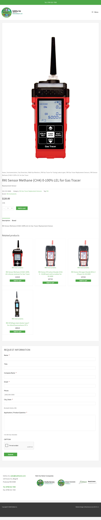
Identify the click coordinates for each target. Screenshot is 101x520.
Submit (10, 454)
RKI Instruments (11, 194)
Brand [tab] (14, 220)
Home (4, 172)
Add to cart (22, 208)
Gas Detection (22, 172)
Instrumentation (12, 172)
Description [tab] (6, 220)
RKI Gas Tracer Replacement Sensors (77, 172)
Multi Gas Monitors (34, 172)
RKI (47, 191)
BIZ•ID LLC (96, 507)
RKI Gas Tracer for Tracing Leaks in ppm (53, 172)
